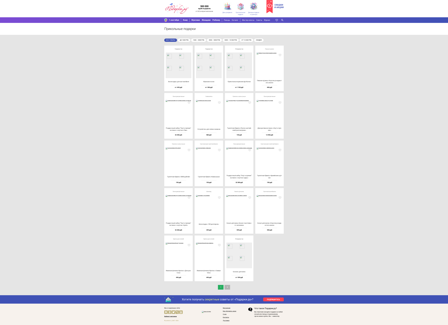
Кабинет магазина (170, 316)
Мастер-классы (248, 20)
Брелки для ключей (178, 239)
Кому (185, 20)
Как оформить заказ (229, 311)
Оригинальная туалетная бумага (209, 144)
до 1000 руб (184, 40)
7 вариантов (209, 49)
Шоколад (208, 191)
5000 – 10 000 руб (231, 40)
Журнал (267, 20)
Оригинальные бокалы (269, 191)
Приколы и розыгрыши (239, 96)
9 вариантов (178, 49)
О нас (225, 314)
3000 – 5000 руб (214, 40)
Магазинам (226, 308)
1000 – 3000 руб (198, 40)
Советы (259, 20)
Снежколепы (208, 96)
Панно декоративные (178, 96)
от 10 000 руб (246, 40)
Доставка (226, 320)
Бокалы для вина (239, 191)
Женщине (206, 20)
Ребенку (216, 20)
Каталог (235, 20)
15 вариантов (239, 239)
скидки (259, 40)
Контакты (226, 317)
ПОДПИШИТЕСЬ (273, 299)
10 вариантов (239, 49)
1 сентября (174, 20)
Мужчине (195, 20)
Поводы (227, 20)
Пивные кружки (269, 49)
